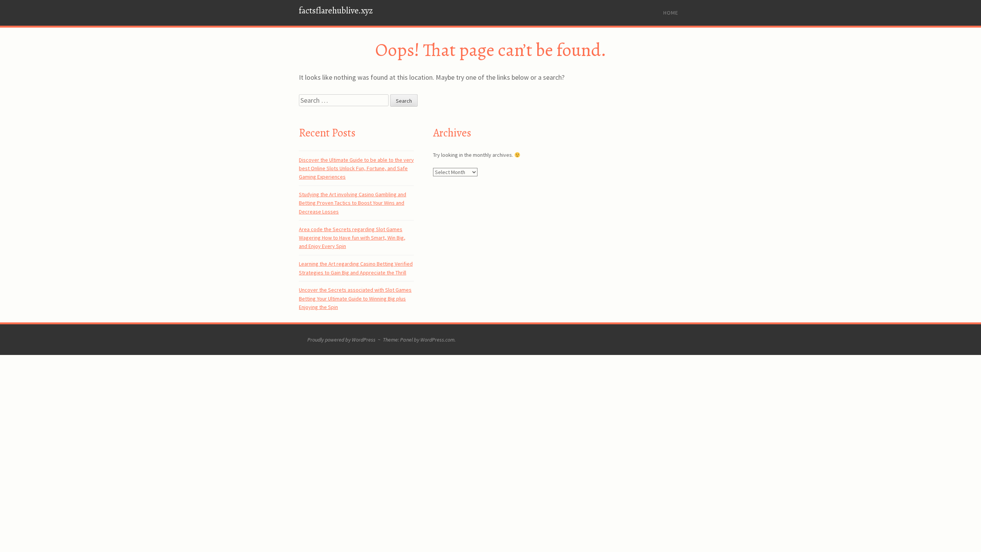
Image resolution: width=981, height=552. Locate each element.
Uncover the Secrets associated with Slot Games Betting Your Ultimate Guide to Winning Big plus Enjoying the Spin (355, 298)
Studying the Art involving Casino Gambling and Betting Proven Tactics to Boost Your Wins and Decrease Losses (352, 203)
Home (670, 12)
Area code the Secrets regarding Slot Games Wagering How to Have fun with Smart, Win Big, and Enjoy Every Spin (352, 238)
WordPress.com (437, 339)
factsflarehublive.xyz (336, 10)
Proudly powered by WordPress (341, 339)
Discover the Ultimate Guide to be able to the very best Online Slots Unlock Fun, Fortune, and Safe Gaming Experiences (356, 168)
